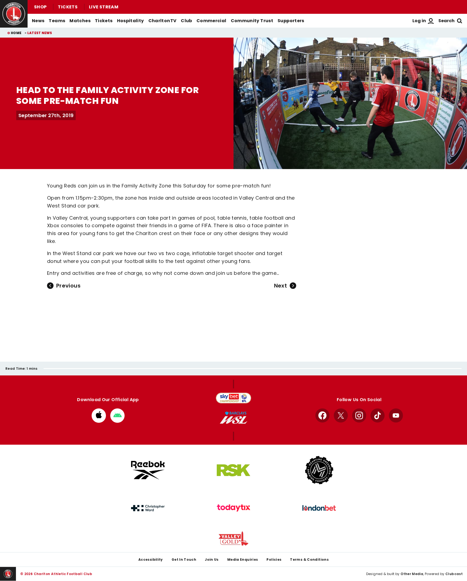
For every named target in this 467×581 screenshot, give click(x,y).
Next (280, 285)
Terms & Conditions (309, 559)
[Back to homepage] (14, 14)
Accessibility (150, 559)
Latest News (39, 33)
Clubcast (454, 574)
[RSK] (233, 470)
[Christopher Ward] (148, 508)
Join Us (212, 559)
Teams (57, 21)
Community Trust (252, 21)
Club (186, 21)
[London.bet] (319, 508)
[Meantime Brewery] (319, 470)
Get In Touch (184, 559)
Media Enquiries (242, 559)
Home (16, 33)
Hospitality (130, 21)
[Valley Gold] (233, 538)
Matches (80, 21)
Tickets (68, 7)
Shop (40, 7)
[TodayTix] (233, 507)
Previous (68, 285)
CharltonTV (162, 21)
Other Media (412, 574)
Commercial (211, 21)
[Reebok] (148, 470)
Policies (273, 559)
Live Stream (103, 7)
